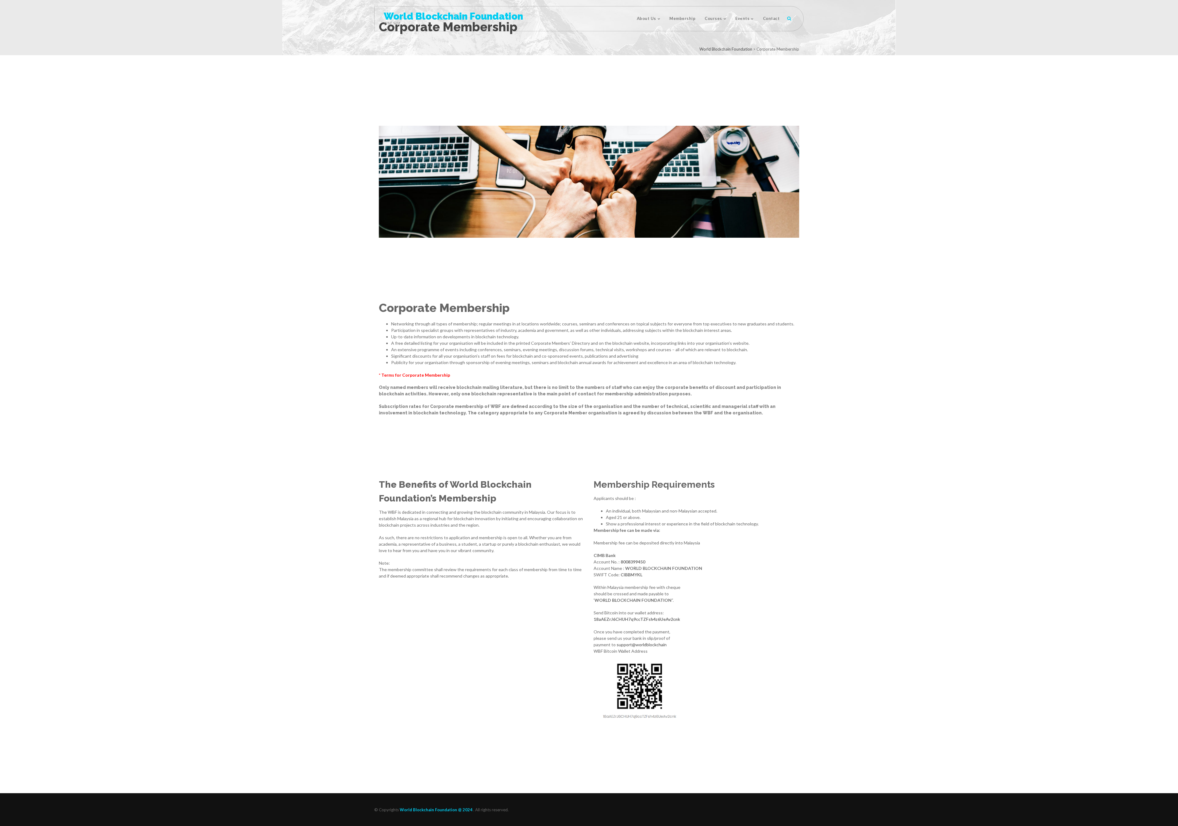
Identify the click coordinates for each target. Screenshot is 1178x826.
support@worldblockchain (642, 644)
